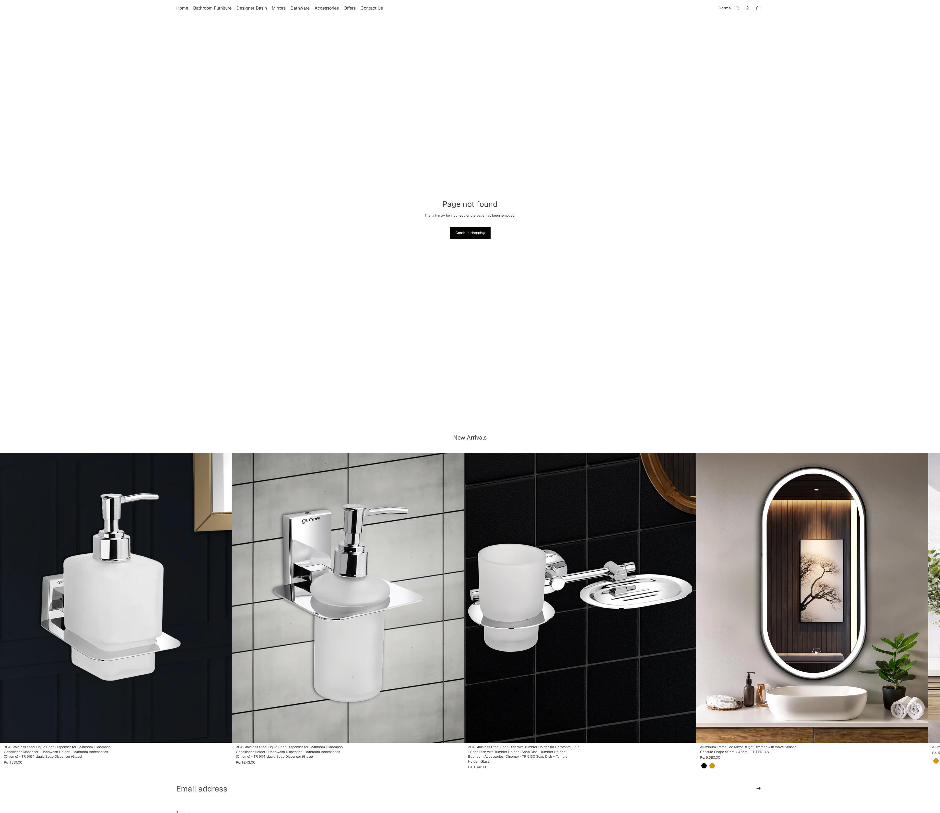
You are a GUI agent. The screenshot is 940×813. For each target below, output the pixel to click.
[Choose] (920, 735)
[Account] (747, 8)
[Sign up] (758, 788)
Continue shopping (470, 233)
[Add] (224, 735)
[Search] (737, 8)
